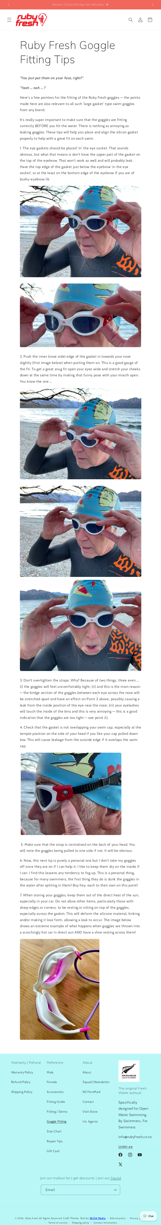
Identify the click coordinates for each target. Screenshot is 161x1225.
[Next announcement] (152, 4)
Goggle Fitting (56, 1121)
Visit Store (90, 1111)
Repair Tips (54, 1141)
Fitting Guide (56, 1102)
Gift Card (53, 1151)
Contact (88, 1102)
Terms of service (58, 1222)
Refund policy (118, 1218)
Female (52, 1082)
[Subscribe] (115, 1190)
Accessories (55, 1092)
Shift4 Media (98, 1218)
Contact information (105, 1222)
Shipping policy (80, 1222)
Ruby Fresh (31, 1218)
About (87, 1072)
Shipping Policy (21, 1092)
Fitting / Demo (57, 1111)
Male (50, 1072)
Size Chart (54, 1131)
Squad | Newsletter (96, 1082)
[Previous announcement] (8, 4)
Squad (115, 1178)
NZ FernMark (92, 1092)
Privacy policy (138, 1218)
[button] (9, 20)
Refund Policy (21, 1082)
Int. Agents (90, 1121)
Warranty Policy (22, 1072)
